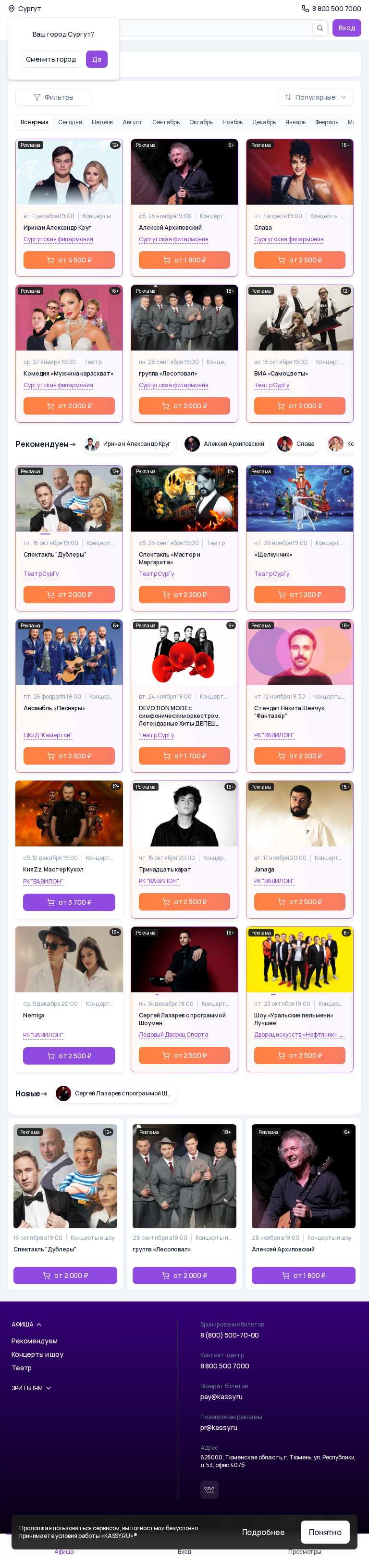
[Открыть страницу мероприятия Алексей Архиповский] (303, 1204)
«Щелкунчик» (273, 555)
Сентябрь (166, 122)
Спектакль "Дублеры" (55, 555)
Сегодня (70, 122)
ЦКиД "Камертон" (48, 735)
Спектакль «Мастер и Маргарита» (169, 558)
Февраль (326, 122)
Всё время (35, 122)
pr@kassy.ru (218, 1427)
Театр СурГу (271, 385)
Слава (262, 228)
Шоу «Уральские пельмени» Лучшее (293, 1019)
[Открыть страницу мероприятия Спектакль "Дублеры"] (65, 1204)
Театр (93, 362)
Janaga (264, 869)
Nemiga (34, 1015)
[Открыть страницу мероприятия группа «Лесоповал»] (184, 1204)
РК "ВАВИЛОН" (274, 735)
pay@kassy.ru (221, 1396)
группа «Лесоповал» (168, 373)
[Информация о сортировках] (270, 97)
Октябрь (201, 122)
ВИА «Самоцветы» (281, 373)
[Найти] (320, 28)
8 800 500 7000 (224, 1365)
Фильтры (59, 97)
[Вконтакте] (209, 1490)
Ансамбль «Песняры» (55, 708)
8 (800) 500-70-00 (229, 1335)
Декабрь (264, 122)
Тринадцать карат (165, 869)
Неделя (102, 122)
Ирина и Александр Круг (57, 228)
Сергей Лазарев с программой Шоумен (182, 1019)
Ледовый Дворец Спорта (173, 1035)
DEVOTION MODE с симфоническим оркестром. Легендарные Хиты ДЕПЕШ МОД (179, 716)
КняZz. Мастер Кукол (53, 869)
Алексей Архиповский (170, 228)
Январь (295, 122)
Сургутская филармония (58, 239)
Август (132, 122)
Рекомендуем (34, 1340)
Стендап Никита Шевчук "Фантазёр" (289, 712)
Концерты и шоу (99, 216)
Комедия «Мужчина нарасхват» (69, 373)
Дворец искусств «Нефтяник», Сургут (299, 1035)
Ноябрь (232, 122)
